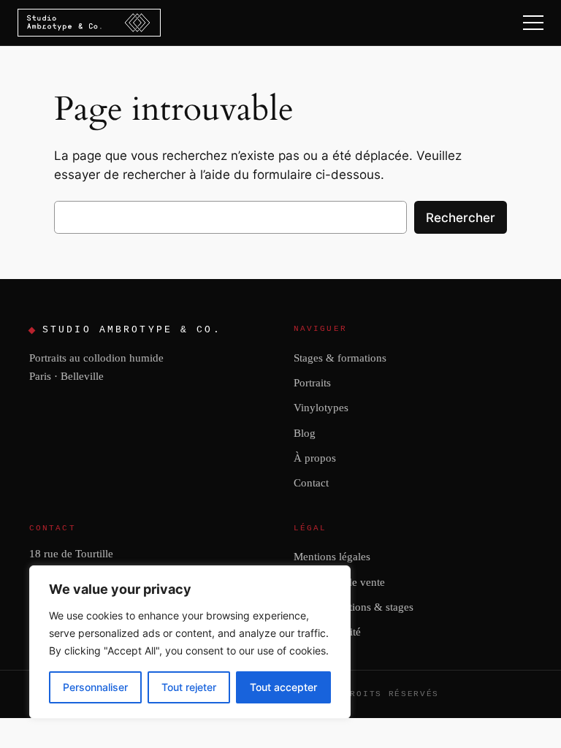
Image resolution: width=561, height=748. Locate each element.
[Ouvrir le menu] (533, 22)
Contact (311, 482)
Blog (305, 433)
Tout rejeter (188, 687)
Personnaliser (95, 687)
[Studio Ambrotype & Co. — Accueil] (89, 23)
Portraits (312, 382)
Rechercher (460, 217)
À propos (315, 457)
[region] (190, 642)
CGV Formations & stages (353, 606)
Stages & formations (340, 357)
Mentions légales (332, 556)
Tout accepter (283, 687)
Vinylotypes (321, 407)
